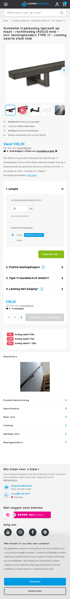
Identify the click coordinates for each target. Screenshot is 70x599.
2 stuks (29, 235)
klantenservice (10, 480)
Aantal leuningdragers (22, 227)
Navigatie (5, 4)
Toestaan (35, 581)
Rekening (57, 4)
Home (5, 20)
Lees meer (32, 175)
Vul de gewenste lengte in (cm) (26, 200)
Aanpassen (35, 591)
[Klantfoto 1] (35, 377)
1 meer (21, 317)
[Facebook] (33, 532)
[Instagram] (20, 532)
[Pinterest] (45, 532)
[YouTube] (8, 532)
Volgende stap (50, 254)
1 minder (8, 317)
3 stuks (19, 240)
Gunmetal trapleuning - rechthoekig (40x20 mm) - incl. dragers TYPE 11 (41, 20)
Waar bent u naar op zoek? (61, 12)
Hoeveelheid (15, 317)
